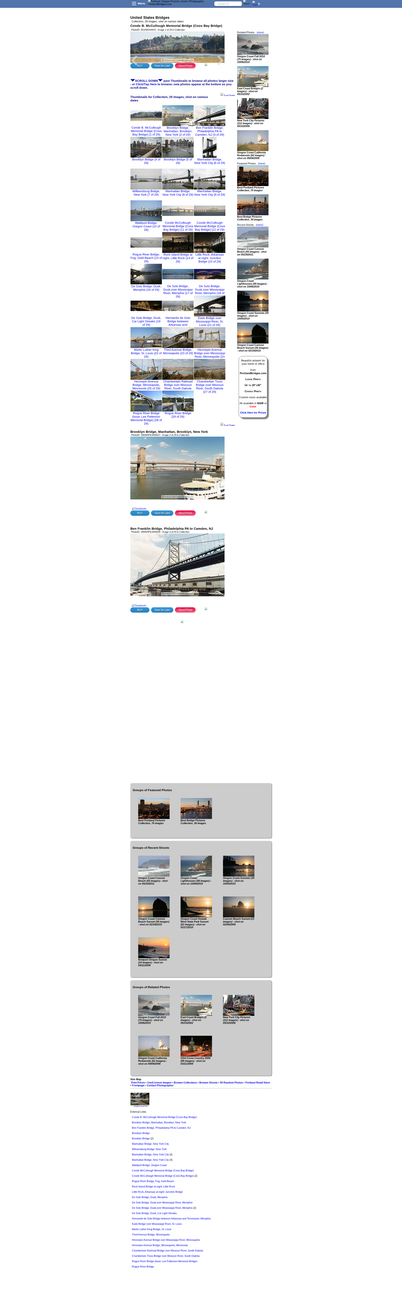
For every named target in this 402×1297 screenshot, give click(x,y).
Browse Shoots (208, 1082)
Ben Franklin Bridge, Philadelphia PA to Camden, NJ (161, 1127)
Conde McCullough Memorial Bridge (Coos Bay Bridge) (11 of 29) (178, 226)
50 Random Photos (231, 1082)
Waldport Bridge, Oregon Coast (149, 1165)
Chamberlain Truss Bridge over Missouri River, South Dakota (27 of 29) (209, 386)
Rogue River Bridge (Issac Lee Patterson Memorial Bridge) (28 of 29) (146, 418)
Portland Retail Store (257, 1082)
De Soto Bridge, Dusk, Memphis (150, 1197)
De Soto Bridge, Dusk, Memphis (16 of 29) (146, 288)
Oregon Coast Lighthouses (252, 284)
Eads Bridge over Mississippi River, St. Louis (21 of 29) (209, 321)
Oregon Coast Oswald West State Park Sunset (195, 923)
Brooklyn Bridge (141, 1133)
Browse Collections (185, 1082)
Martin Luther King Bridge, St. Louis (151, 1229)
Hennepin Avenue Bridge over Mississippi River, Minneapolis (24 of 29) (209, 355)
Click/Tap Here (146, 84)
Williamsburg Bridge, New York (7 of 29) (146, 193)
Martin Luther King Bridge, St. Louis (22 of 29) (146, 353)
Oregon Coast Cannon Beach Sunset (252, 348)
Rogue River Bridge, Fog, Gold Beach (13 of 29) (146, 258)
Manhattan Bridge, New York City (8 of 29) (178, 193)
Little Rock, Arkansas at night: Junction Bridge (157, 1192)
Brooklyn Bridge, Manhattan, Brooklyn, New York (159, 1122)
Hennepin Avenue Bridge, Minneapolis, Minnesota (160, 1245)
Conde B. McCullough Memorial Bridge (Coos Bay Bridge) (164, 1117)
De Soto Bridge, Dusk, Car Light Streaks (154, 1213)
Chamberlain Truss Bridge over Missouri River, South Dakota (166, 1256)
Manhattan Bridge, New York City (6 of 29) (209, 161)
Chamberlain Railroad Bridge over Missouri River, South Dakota (167, 1250)
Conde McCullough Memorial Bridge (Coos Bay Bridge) (163, 1170)
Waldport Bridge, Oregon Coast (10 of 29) (146, 226)
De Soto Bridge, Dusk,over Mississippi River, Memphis (162, 1202)
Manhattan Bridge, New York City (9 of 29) (209, 193)
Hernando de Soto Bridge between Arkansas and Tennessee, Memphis (171, 1218)
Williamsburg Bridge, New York (149, 1149)
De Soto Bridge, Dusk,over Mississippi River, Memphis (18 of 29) (209, 291)
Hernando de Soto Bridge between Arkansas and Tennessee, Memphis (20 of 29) (178, 324)
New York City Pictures (250, 123)
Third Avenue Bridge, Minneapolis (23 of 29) (178, 351)
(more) (260, 32)
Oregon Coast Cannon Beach (251, 252)
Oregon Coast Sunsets (253, 316)
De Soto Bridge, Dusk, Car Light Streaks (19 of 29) (146, 321)
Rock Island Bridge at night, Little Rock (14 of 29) (178, 258)
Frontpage (138, 1085)
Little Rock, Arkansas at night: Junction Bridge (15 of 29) (210, 258)
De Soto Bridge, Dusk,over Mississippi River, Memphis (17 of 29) (178, 291)
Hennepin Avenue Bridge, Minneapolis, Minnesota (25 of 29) (146, 385)
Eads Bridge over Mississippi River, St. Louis (157, 1224)
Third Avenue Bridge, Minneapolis (151, 1234)
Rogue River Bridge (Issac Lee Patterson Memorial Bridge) (164, 1261)
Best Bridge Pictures (250, 218)
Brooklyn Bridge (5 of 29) (178, 161)
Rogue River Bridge (143, 1266)
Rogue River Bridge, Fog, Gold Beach (153, 1181)
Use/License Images (159, 1082)
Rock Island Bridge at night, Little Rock (153, 1186)
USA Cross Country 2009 (195, 1061)
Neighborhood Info (141, 1106)
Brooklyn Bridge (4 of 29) (146, 161)
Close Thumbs (229, 95)
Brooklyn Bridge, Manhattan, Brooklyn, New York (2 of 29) (178, 131)
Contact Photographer (160, 1085)
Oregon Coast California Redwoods (251, 155)
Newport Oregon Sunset (152, 962)
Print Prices (138, 1082)
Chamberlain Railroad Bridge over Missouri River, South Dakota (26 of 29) (178, 386)
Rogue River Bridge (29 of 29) (178, 415)
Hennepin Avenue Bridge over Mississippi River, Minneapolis (166, 1240)
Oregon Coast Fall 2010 (251, 59)
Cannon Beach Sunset (238, 922)
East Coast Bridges (250, 91)
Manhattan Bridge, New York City (150, 1144)
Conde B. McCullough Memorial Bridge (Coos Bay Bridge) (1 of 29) (146, 131)
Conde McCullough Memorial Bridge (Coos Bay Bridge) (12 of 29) (209, 226)
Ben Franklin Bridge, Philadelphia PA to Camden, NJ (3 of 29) (209, 131)
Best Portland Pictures (250, 189)
